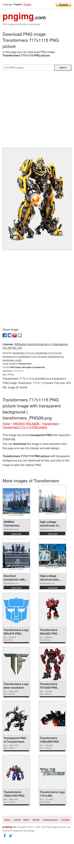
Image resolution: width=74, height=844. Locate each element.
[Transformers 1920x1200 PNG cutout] (16, 772)
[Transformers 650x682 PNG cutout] (52, 610)
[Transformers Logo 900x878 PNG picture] (16, 610)
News (26, 819)
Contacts (65, 819)
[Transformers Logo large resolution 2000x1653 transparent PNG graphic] (16, 664)
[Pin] (15, 335)
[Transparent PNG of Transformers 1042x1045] (16, 718)
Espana (27, 4)
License (17, 819)
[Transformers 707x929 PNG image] (52, 664)
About (7, 819)
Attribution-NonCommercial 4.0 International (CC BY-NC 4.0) (35, 346)
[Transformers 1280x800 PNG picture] (52, 718)
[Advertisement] (37, 111)
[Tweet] (20, 335)
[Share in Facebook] (5, 335)
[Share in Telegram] (10, 335)
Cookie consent (50, 819)
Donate (36, 819)
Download (16, 533)
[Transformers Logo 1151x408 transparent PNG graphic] (52, 772)
